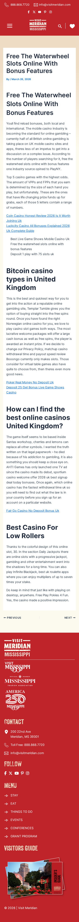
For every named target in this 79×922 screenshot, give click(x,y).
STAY (14, 795)
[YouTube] (39, 11)
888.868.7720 (19, 4)
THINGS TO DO (21, 812)
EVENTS (17, 820)
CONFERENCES (22, 828)
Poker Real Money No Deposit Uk (30, 382)
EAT (13, 803)
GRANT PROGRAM (24, 836)
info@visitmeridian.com (55, 4)
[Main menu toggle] (9, 26)
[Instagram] (50, 11)
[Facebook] (28, 11)
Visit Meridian (27, 908)
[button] (60, 26)
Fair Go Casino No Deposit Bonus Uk (32, 511)
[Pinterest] (45, 11)
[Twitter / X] (34, 11)
